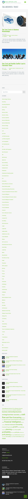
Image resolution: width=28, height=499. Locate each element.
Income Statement (5, 236)
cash (3, 130)
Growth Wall (4, 228)
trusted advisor (19, 436)
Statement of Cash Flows (6, 310)
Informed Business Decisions (7, 244)
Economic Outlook (5, 165)
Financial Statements (5, 207)
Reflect (12, 434)
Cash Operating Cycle (5, 144)
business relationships (9, 412)
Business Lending (5, 115)
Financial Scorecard (5, 204)
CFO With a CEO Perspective (6, 149)
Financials (4, 210)
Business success (5, 128)
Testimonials (4, 326)
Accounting (4, 101)
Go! (24, 92)
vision (4, 438)
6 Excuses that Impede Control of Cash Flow (13, 373)
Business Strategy (5, 125)
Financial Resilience (5, 202)
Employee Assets (5, 167)
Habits (19, 427)
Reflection (3, 300)
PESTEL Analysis (5, 265)
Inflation (3, 239)
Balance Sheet (4, 107)
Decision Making (5, 162)
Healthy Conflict (12, 68)
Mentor (3, 252)
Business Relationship (5, 120)
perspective (3, 429)
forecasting (19, 424)
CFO (2, 146)
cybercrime (6, 419)
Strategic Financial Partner (6, 313)
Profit (3, 278)
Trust (22, 68)
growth (15, 427)
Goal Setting (4, 220)
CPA (2, 154)
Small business (4, 308)
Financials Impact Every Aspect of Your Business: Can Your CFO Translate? (15, 365)
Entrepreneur (4, 170)
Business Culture (5, 112)
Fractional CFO (4, 218)
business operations (17, 410)
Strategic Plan (4, 315)
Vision (3, 339)
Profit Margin (4, 284)
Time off (12, 436)
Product (3, 276)
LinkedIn (8, 452)
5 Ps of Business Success (17, 408)
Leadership (4, 249)
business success (13, 415)
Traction (3, 331)
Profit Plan (3, 286)
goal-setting (10, 427)
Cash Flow (3, 133)
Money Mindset (4, 255)
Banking (3, 109)
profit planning (21, 432)
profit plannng (6, 435)
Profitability (4, 292)
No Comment (4, 36)
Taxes (3, 321)
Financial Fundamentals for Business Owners (9, 191)
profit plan (17, 432)
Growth (3, 226)
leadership (22, 427)
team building (8, 436)
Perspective (4, 263)
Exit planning (4, 181)
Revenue (3, 302)
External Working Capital (6, 186)
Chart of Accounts (5, 152)
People (3, 260)
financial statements (10, 424)
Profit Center (4, 281)
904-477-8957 (5, 458)
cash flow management (6, 138)
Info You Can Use (5, 241)
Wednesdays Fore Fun (6, 342)
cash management (5, 141)
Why (2, 345)
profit (19, 429)
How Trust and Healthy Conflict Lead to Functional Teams (13, 64)
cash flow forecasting (5, 136)
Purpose (3, 294)
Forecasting (4, 215)
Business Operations (5, 117)
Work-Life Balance (5, 347)
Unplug (23, 436)
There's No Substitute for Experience (8, 329)
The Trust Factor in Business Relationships (10, 30)
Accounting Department (6, 104)
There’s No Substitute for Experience (12, 356)
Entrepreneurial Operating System (7, 173)
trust (14, 436)
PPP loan (13, 429)
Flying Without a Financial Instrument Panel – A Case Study (15, 390)
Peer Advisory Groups (5, 257)
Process (3, 273)
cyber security (11, 419)
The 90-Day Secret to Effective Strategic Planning (14, 360)
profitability (6, 432)
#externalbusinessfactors (7, 408)
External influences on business (7, 183)
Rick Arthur (4, 305)
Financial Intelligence (5, 194)
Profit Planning (4, 289)
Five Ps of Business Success (7, 212)
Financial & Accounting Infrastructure (8, 189)
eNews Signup (5, 476)
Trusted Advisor (14, 35)
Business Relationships (7, 35)
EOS (2, 178)
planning (3, 268)
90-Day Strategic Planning (6, 99)
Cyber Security (4, 157)
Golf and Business (5, 223)
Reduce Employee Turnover (6, 297)
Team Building (18, 68)
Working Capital (4, 350)
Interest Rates (4, 247)
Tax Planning (4, 318)
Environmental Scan (5, 175)
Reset (13, 434)
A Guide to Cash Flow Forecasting (11, 369)
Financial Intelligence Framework (7, 199)
